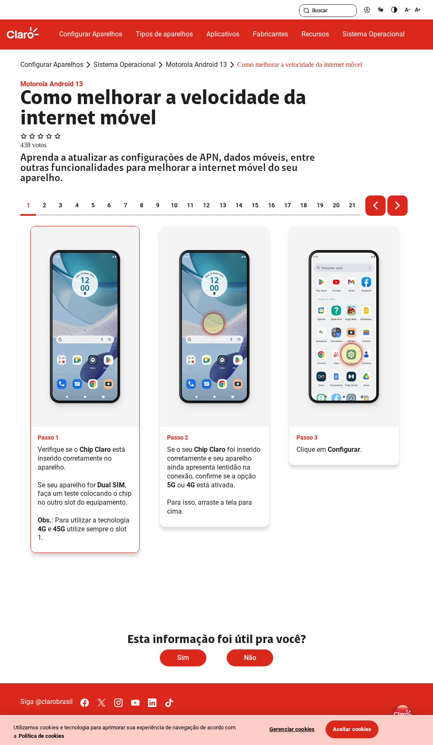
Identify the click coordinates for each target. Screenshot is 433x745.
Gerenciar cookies (292, 729)
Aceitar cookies (352, 729)
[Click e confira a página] (29, 34)
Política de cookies (41, 736)
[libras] (380, 9)
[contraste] (394, 9)
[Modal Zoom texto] (413, 9)
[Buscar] (306, 10)
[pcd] (367, 9)
